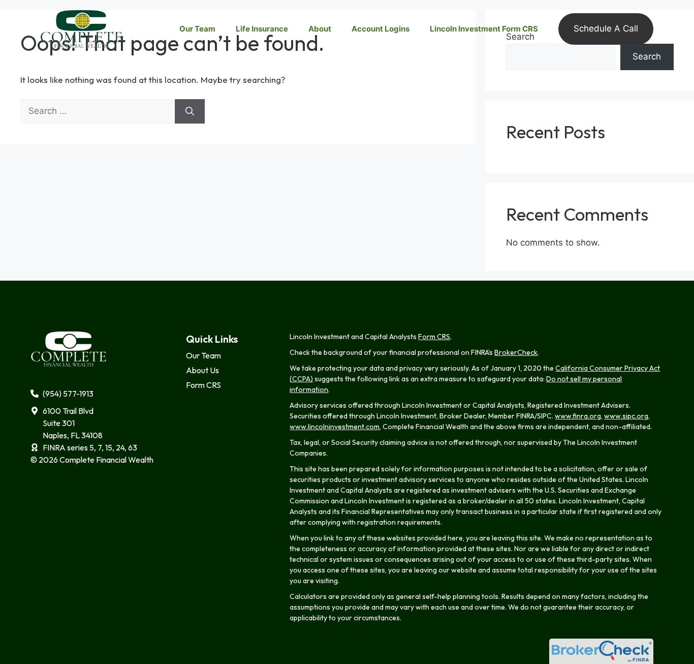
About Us (202, 370)
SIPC (544, 415)
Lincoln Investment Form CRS (484, 29)
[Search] (190, 111)
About (319, 29)
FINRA (525, 415)
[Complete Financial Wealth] (81, 28)
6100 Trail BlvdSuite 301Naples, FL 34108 (73, 423)
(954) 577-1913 (68, 393)
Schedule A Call (606, 28)
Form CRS (203, 385)
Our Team (197, 29)
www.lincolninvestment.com (335, 426)
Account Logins (380, 29)
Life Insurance (262, 29)
